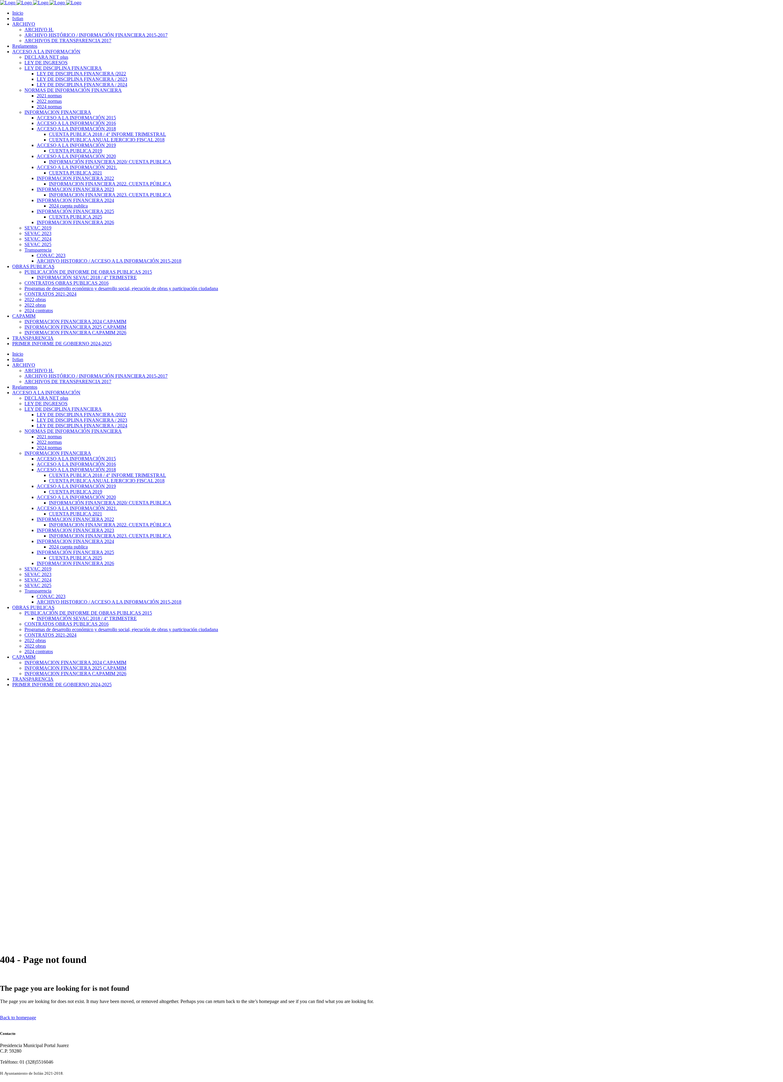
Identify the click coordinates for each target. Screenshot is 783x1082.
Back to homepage (18, 1017)
